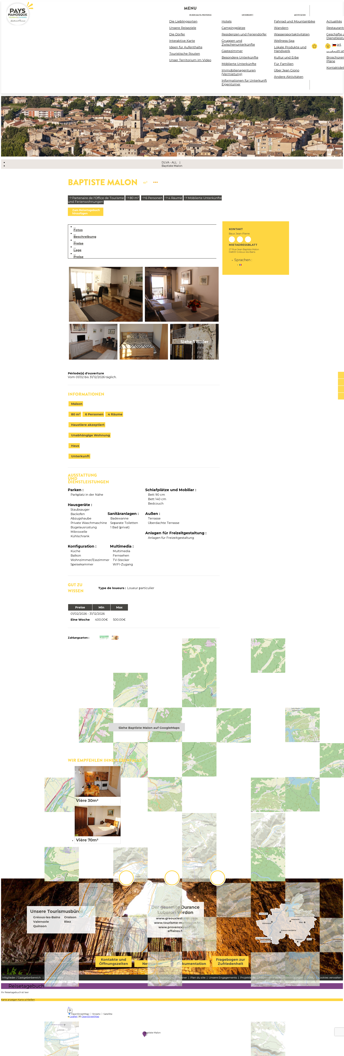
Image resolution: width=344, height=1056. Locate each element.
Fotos (78, 230)
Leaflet (73, 1016)
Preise (78, 243)
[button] (328, 46)
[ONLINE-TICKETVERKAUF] (341, 375)
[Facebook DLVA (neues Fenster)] (126, 877)
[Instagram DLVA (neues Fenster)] (172, 877)
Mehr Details (98, 785)
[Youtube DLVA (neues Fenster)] (217, 877)
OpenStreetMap (90, 1016)
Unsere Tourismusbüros (56, 911)
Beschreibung (85, 236)
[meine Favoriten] (314, 46)
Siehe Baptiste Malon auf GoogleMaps (149, 728)
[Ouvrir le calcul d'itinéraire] (70, 1011)
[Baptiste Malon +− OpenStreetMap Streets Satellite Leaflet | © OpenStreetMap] (144, 685)
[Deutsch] (335, 47)
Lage (77, 250)
